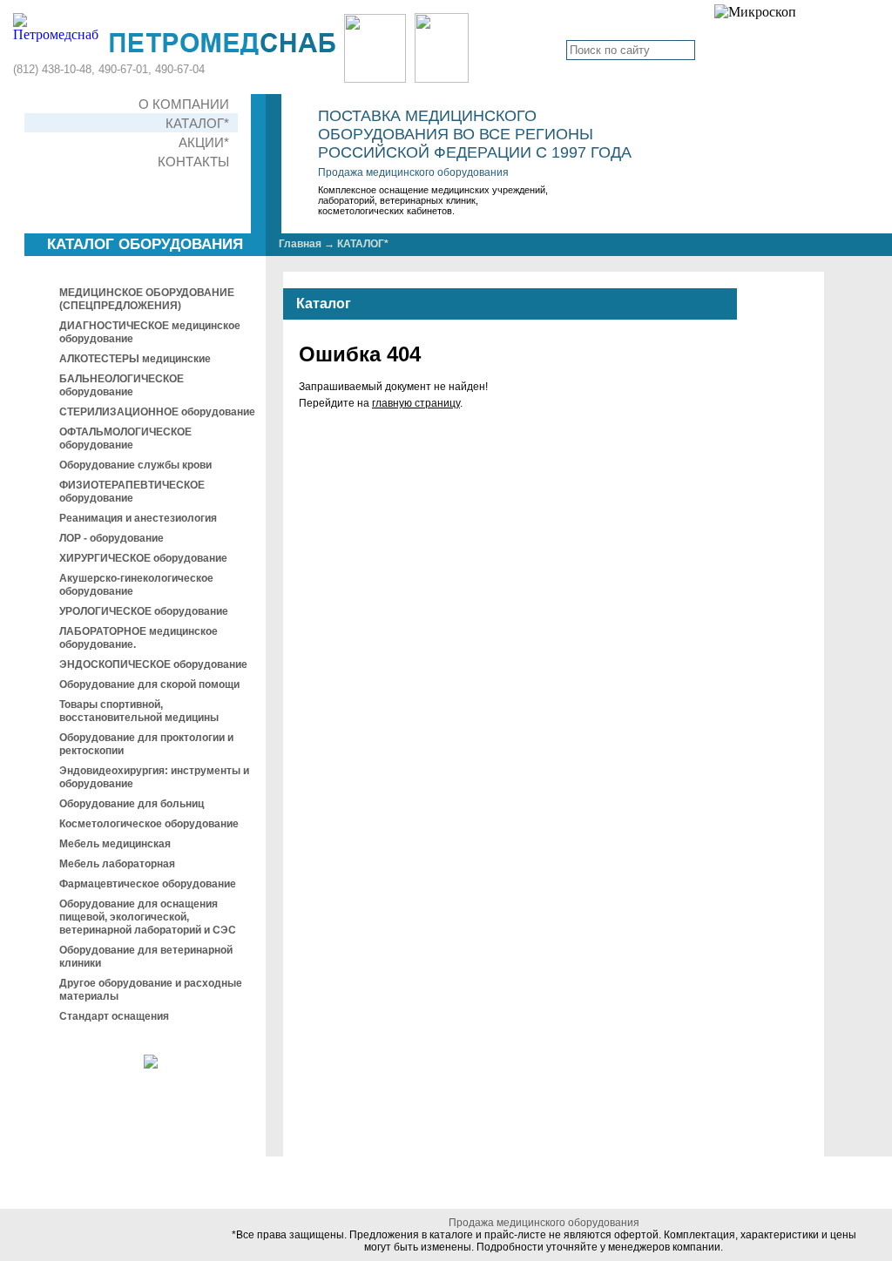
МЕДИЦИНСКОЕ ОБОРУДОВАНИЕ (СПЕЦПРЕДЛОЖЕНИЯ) (146, 299)
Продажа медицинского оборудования (413, 172)
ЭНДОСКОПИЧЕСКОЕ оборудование (153, 664)
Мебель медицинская (115, 844)
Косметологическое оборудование (149, 824)
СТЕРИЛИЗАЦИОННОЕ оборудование (157, 412)
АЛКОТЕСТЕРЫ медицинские (135, 359)
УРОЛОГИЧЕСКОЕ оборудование (143, 611)
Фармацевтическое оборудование (147, 884)
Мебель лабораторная (117, 864)
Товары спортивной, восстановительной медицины (139, 711)
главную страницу (416, 403)
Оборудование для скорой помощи (149, 684)
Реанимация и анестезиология (138, 518)
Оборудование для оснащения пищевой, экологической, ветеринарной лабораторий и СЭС (147, 917)
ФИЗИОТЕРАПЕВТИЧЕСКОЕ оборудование (132, 491)
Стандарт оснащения (114, 1016)
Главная (300, 244)
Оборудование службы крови (135, 465)
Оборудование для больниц (131, 804)
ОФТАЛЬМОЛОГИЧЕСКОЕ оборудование (125, 438)
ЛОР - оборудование (111, 538)
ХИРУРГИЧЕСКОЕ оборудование (143, 558)
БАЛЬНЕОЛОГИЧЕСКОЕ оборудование (121, 385)
